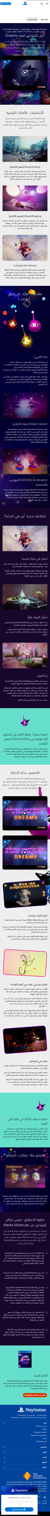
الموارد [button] (44, 1462)
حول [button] (45, 1423)
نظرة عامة (44, 19)
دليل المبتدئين (32, 19)
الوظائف (44, 1429)
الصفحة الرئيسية (42, 1415)
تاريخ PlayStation (41, 1441)
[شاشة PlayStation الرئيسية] (25, 3)
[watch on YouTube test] (41, 87)
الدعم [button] (45, 1457)
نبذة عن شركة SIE (41, 1426)
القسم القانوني (44, 1502)
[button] (25, 73)
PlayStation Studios (40, 1432)
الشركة (44, 1438)
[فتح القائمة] (47, 3)
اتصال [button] (44, 1467)
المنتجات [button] (43, 1447)
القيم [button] (45, 1452)
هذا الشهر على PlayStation (26, 1415)
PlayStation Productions (39, 1435)
